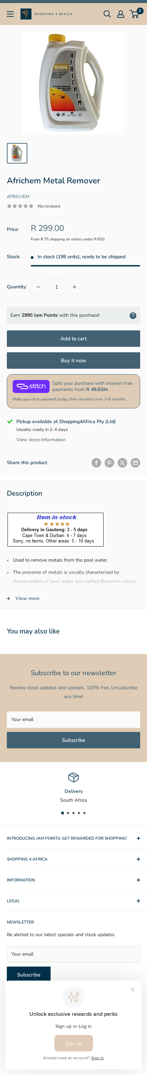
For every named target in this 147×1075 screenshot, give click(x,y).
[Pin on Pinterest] (109, 463)
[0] (134, 14)
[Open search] (107, 14)
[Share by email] (135, 463)
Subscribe (73, 740)
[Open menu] (10, 14)
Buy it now (73, 360)
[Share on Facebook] (96, 463)
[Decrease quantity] (38, 287)
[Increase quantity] (74, 287)
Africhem (18, 197)
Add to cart (73, 338)
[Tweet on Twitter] (122, 463)
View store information (41, 439)
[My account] (120, 14)
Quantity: (17, 287)
